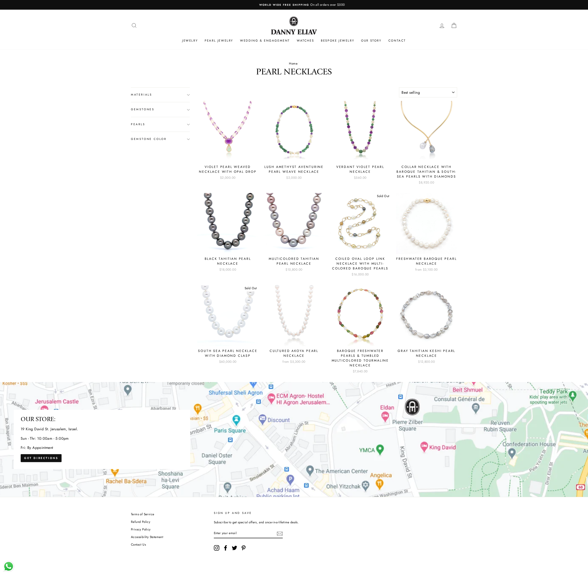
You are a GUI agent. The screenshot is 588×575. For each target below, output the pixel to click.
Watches (305, 40)
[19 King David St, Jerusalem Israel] (294, 439)
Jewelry (190, 40)
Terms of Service (142, 514)
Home (293, 63)
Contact (397, 40)
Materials (141, 95)
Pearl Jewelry (219, 40)
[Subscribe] (280, 533)
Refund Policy (140, 521)
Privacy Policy (141, 529)
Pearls (138, 124)
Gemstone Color (149, 139)
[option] (294, 4)
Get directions (41, 458)
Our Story (371, 40)
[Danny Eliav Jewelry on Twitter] (234, 548)
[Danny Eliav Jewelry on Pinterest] (243, 548)
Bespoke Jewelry (337, 40)
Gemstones (142, 110)
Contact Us (138, 544)
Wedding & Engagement (265, 40)
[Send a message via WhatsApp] (8, 566)
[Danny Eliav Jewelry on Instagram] (216, 548)
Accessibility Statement (147, 537)
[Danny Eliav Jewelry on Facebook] (225, 548)
